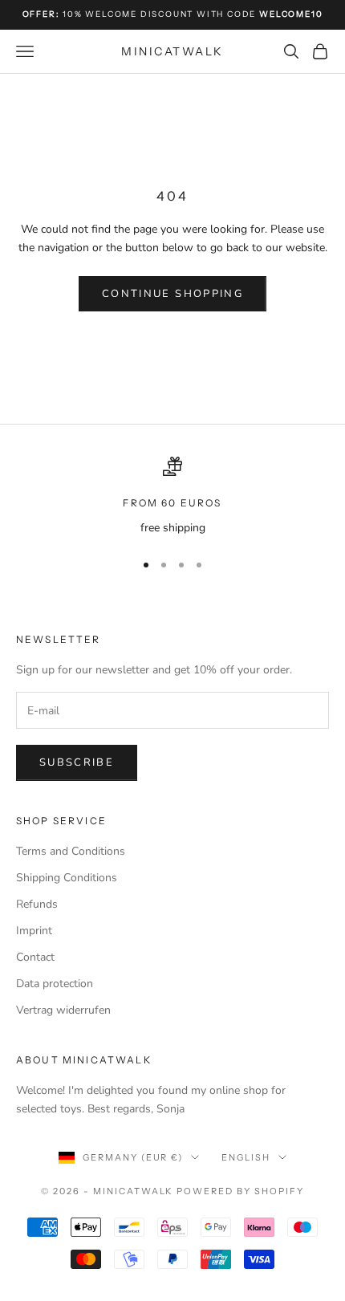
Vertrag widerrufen (63, 1010)
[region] (172, 496)
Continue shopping (172, 294)
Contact (35, 957)
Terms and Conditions (70, 851)
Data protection (54, 983)
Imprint (34, 930)
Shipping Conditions (66, 877)
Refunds (37, 904)
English (245, 1157)
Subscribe (76, 762)
